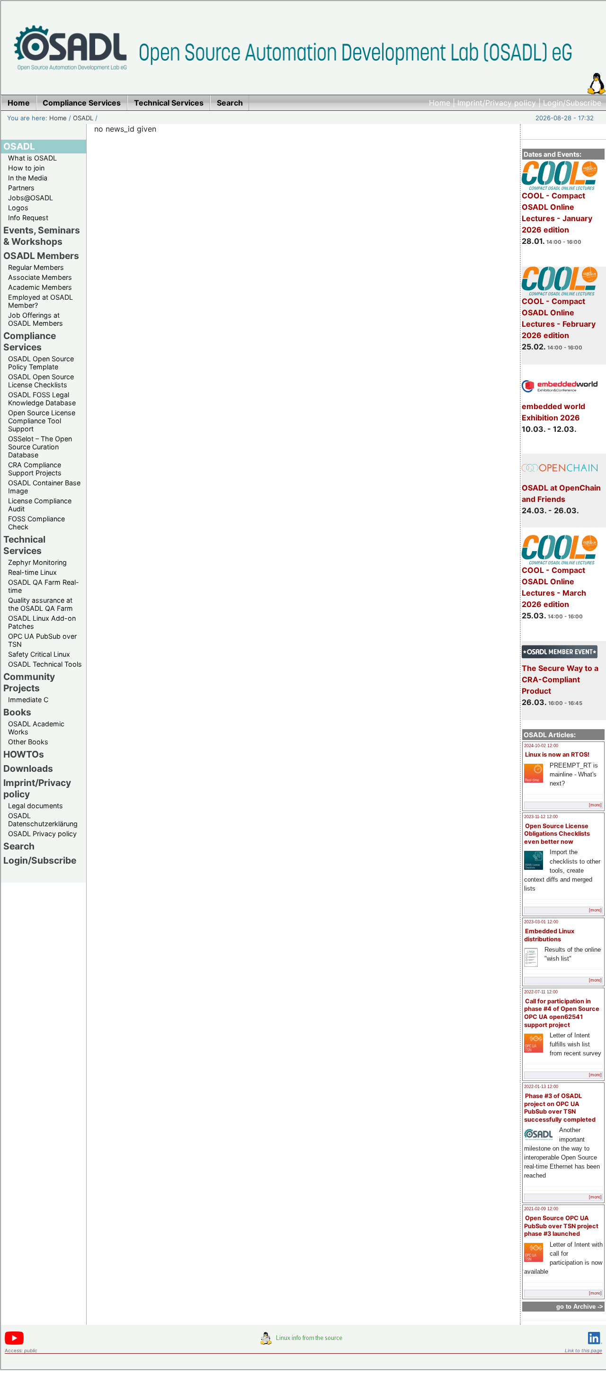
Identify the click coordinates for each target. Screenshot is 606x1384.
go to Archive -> (579, 1306)
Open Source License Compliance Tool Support (41, 421)
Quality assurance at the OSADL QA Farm (40, 604)
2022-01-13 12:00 (541, 1086)
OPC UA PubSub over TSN (42, 640)
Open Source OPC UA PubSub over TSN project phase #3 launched (561, 1225)
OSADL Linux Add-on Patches (42, 622)
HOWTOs (23, 754)
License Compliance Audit (39, 505)
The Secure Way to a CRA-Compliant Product (560, 679)
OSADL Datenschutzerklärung (43, 820)
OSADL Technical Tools (45, 664)
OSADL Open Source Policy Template (41, 363)
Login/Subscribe (572, 102)
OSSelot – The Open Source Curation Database (40, 447)
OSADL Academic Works (36, 728)
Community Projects (29, 682)
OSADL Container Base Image (44, 487)
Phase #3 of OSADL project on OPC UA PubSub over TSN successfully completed (560, 1107)
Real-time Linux (32, 572)
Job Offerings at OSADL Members (35, 319)
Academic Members (40, 287)
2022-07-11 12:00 (541, 992)
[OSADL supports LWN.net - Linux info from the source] (303, 1342)
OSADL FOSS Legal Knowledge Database (42, 399)
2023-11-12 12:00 (541, 816)
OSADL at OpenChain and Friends (561, 493)
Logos (18, 208)
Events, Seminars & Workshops (41, 235)
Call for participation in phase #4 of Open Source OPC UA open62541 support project (561, 1013)
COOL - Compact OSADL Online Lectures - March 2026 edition (554, 587)
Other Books (28, 742)
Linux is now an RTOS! (557, 754)
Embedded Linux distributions (549, 935)
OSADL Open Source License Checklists (41, 381)
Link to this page (583, 1350)
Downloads (28, 768)
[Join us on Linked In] (595, 1345)
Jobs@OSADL (30, 198)
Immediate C (28, 700)
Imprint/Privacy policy (496, 102)
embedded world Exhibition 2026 (553, 412)
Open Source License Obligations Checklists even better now (557, 833)
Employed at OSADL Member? (40, 301)
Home (439, 102)
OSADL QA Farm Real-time (43, 586)
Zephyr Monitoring (37, 562)
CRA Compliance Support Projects (35, 469)
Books (17, 712)
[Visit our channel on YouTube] (14, 1343)
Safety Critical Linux (39, 654)
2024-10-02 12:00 (541, 745)
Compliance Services (29, 341)
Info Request (28, 218)
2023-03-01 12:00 (541, 922)
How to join (26, 168)
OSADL (83, 118)
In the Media (27, 178)
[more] (595, 805)
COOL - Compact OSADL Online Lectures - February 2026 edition (559, 318)
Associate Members (40, 277)
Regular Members (36, 267)
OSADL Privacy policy (42, 834)
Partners (21, 188)
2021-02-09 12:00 (541, 1208)
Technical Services (24, 545)
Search (19, 846)
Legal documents (35, 806)
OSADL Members (41, 255)
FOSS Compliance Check (36, 523)
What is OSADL (32, 158)
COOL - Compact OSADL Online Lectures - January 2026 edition (557, 212)
